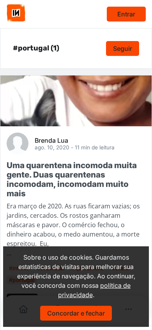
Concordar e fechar (76, 313)
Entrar (126, 14)
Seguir (122, 48)
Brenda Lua (51, 139)
